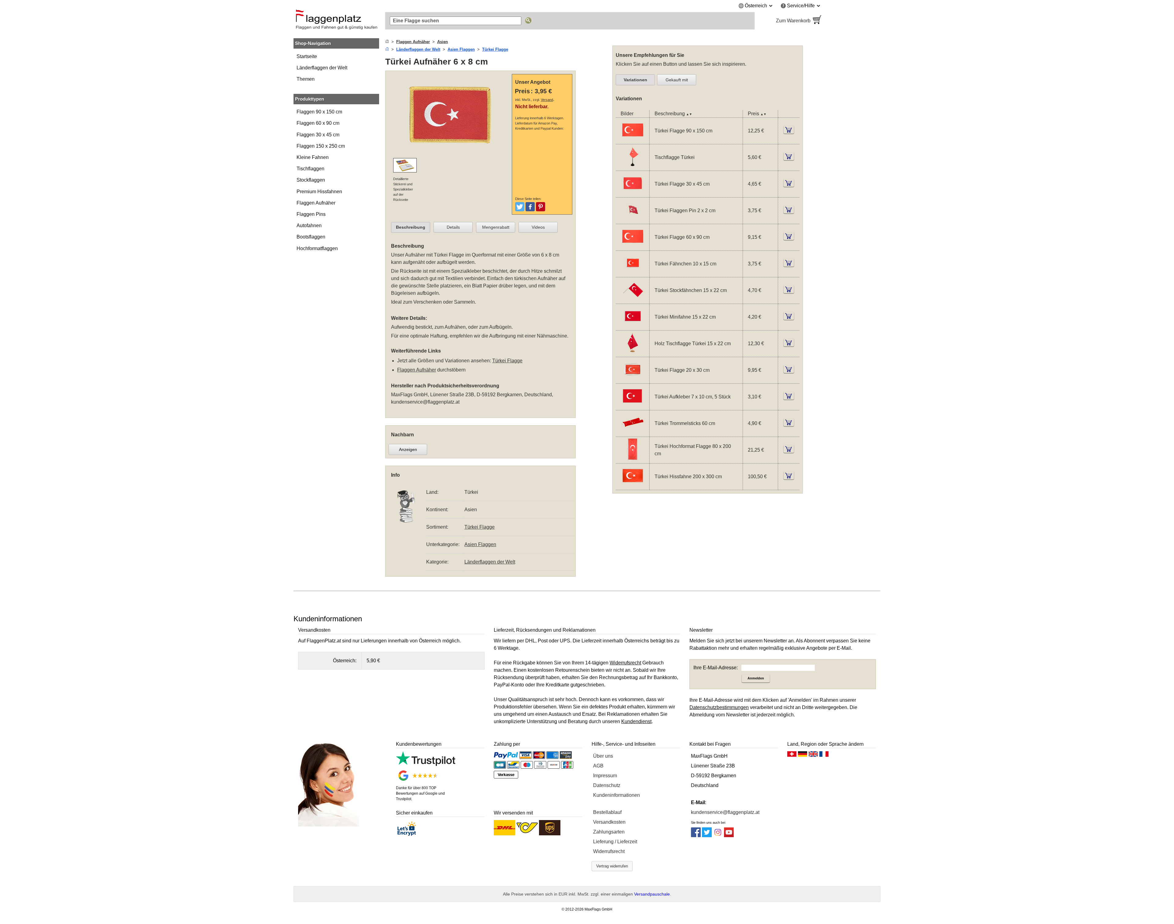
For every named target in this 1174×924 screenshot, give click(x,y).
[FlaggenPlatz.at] (336, 20)
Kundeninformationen (616, 795)
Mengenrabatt (495, 227)
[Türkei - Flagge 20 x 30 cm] (632, 379)
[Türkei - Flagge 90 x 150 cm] (632, 139)
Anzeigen (408, 449)
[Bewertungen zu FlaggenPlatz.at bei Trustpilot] (425, 764)
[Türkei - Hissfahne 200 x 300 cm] (632, 485)
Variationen (635, 79)
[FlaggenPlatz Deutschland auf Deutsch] (802, 755)
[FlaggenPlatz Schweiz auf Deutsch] (791, 755)
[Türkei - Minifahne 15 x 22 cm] (632, 326)
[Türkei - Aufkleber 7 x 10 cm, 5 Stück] (632, 405)
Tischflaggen (310, 168)
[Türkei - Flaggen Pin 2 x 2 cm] (632, 219)
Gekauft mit (677, 79)
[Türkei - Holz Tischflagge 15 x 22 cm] (632, 352)
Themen (306, 79)
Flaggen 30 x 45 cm (318, 134)
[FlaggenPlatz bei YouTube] (729, 835)
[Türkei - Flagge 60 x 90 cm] (632, 246)
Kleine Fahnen (313, 157)
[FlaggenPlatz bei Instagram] (718, 835)
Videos (538, 227)
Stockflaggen (311, 180)
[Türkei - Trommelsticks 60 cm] (632, 432)
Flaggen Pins (311, 214)
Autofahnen (309, 225)
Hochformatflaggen (317, 248)
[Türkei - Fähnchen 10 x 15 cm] (632, 272)
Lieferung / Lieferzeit (615, 841)
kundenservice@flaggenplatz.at (425, 402)
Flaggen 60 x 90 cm (318, 123)
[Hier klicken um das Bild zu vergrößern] (450, 154)
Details (453, 227)
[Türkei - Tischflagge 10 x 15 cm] (632, 166)
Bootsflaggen (311, 236)
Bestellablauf (607, 812)
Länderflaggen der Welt (322, 67)
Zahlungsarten (609, 831)
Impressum (605, 775)
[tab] (410, 227)
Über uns (603, 756)
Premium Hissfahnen (319, 191)
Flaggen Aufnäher (316, 202)
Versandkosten (609, 822)
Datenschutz (606, 785)
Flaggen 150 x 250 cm (321, 146)
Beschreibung (410, 227)
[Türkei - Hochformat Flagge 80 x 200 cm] (632, 459)
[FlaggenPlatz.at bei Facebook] (696, 835)
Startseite (307, 56)
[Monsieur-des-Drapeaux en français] (824, 755)
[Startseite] (387, 41)
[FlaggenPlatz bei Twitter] (707, 835)
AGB (598, 765)
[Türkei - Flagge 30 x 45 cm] (632, 193)
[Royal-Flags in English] (813, 755)
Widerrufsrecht (609, 851)
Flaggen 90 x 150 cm (319, 111)
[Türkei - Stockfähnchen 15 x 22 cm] (632, 299)
